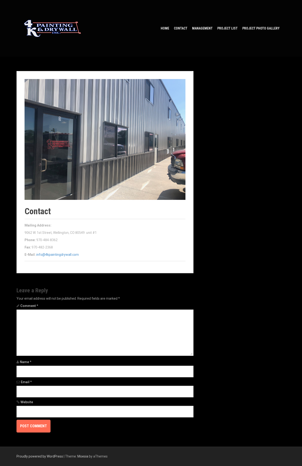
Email (26, 382)
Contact (180, 28)
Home (165, 28)
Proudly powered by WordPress (40, 456)
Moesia (82, 456)
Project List (227, 28)
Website (27, 402)
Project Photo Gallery (261, 28)
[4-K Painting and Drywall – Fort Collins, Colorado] (52, 28)
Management (202, 28)
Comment (29, 306)
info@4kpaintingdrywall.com (57, 254)
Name (25, 362)
